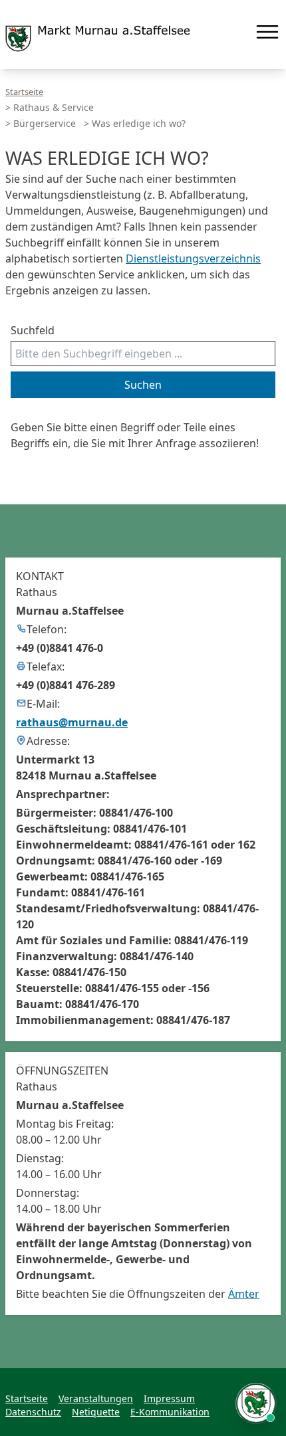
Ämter (243, 1293)
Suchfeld (33, 330)
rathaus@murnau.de (72, 722)
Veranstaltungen (96, 1398)
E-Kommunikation (170, 1411)
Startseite (24, 92)
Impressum (169, 1398)
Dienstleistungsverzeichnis (193, 258)
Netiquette (96, 1411)
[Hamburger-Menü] (267, 32)
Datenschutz (33, 1411)
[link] (97, 38)
